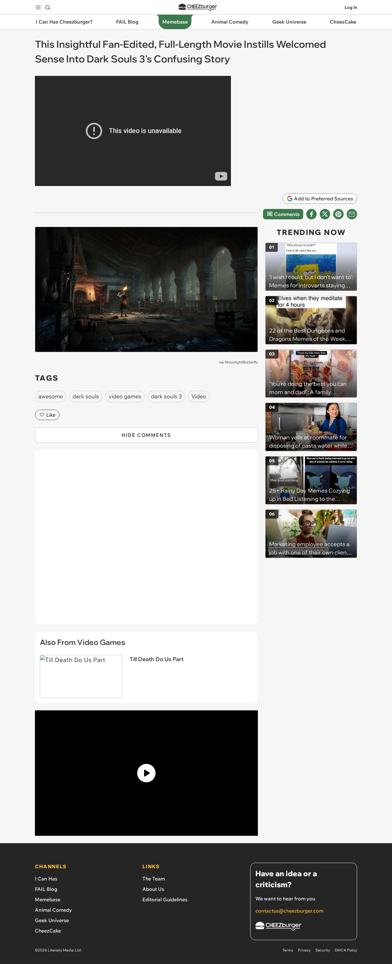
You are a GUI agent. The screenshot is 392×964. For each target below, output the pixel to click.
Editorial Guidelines (164, 899)
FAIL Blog (46, 889)
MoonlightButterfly (241, 362)
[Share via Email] (352, 214)
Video (198, 396)
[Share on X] (325, 214)
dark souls (86, 396)
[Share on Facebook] (311, 214)
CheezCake (48, 931)
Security (322, 950)
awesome (50, 396)
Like (50, 415)
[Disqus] (146, 540)
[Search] (48, 7)
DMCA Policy (346, 950)
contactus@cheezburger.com (289, 911)
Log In (351, 7)
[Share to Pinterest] (338, 214)
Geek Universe (52, 920)
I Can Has (46, 879)
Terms (287, 950)
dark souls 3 (166, 396)
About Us (153, 889)
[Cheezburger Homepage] (198, 7)
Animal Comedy (53, 910)
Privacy (304, 950)
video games (125, 396)
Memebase (47, 899)
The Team (153, 879)
